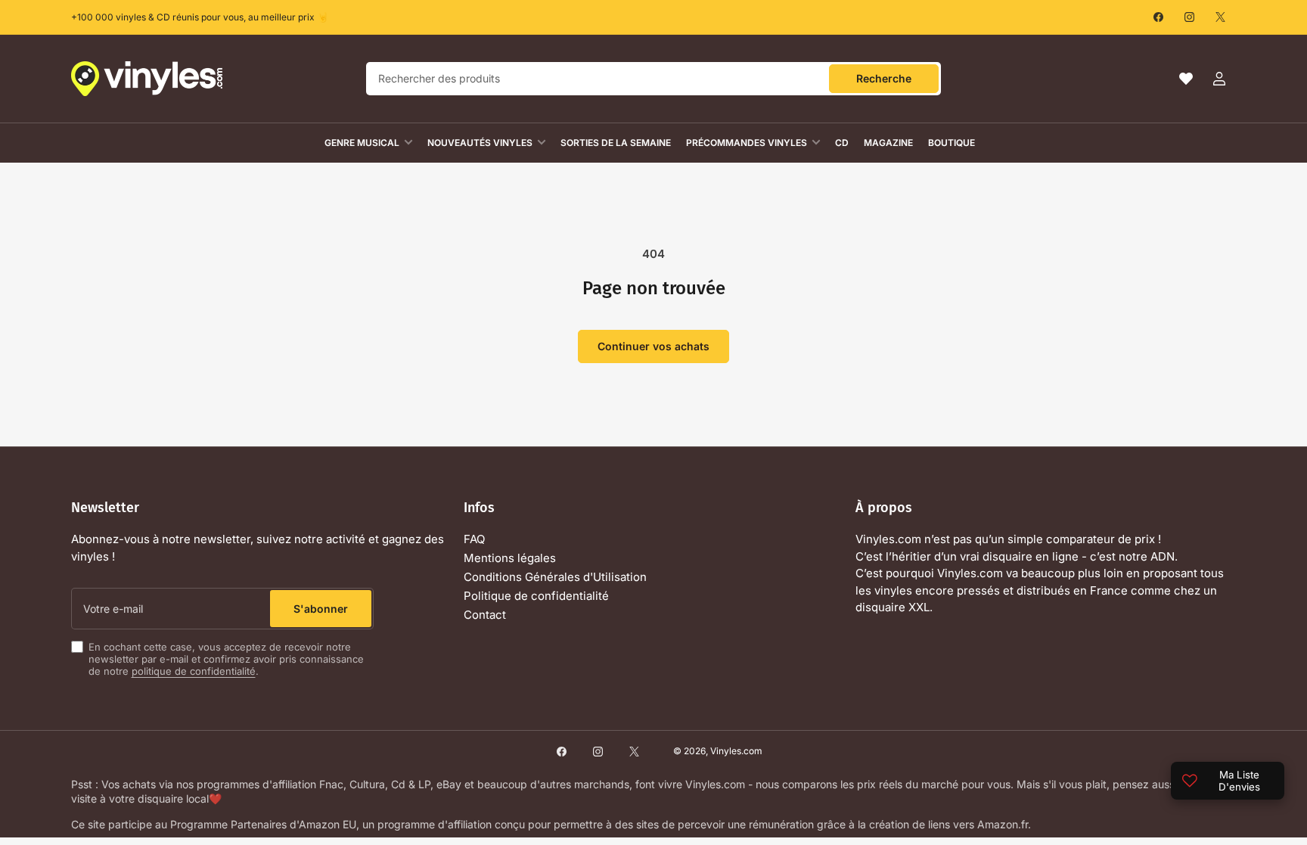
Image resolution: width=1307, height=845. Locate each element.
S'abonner (320, 608)
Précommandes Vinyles (746, 142)
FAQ (474, 539)
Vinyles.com (736, 750)
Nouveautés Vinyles (479, 142)
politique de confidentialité (194, 671)
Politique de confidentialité (536, 596)
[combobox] (653, 78)
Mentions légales (510, 558)
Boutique (951, 142)
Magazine (888, 142)
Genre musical (361, 142)
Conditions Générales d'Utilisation (555, 577)
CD (842, 142)
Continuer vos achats (653, 346)
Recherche (883, 78)
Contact (485, 614)
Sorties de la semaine (615, 142)
